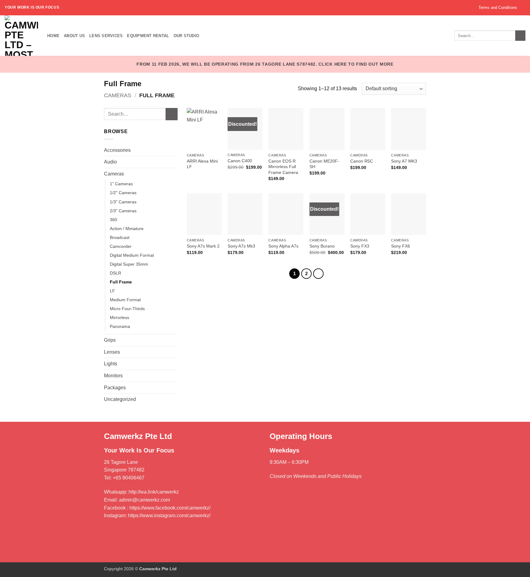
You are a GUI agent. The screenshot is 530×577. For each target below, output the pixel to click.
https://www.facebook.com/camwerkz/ (169, 507)
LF (112, 290)
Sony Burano (322, 246)
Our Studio (186, 35)
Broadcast (119, 237)
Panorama (120, 326)
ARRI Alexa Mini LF (202, 164)
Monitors (113, 375)
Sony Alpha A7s (283, 246)
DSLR (115, 273)
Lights (110, 363)
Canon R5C (361, 161)
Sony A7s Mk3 (241, 246)
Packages (115, 387)
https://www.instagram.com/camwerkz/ (169, 515)
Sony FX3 (359, 246)
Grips (110, 340)
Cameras (117, 95)
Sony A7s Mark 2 (203, 246)
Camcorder (121, 246)
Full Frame (121, 281)
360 (113, 219)
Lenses (112, 352)
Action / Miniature (127, 228)
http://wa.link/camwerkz (154, 491)
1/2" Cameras (123, 192)
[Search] (520, 35)
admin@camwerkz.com (144, 499)
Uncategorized (120, 399)
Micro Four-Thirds (127, 308)
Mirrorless (119, 317)
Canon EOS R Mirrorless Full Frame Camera (283, 167)
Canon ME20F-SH (324, 164)
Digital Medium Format (132, 255)
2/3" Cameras (123, 210)
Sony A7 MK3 (404, 161)
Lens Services (106, 35)
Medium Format (125, 299)
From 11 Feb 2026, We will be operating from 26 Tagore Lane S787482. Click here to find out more (265, 64)
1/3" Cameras (123, 201)
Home (53, 35)
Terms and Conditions (497, 7)
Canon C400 (240, 160)
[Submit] (172, 114)
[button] (523, 7)
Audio (110, 161)
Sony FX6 (400, 246)
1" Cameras (121, 183)
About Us (74, 35)
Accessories (117, 150)
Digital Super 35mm (129, 264)
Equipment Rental (148, 35)
